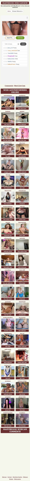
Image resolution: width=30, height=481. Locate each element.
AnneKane (8, 381)
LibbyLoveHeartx (7, 159)
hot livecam (22, 426)
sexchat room (8, 330)
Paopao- (22, 111)
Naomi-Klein (7, 254)
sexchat (8, 108)
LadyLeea (22, 286)
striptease (22, 299)
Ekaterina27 (22, 302)
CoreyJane (8, 397)
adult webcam (22, 172)
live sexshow (8, 204)
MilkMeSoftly (7, 238)
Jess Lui (22, 333)
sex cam (22, 188)
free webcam (22, 156)
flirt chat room (22, 108)
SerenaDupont (8, 95)
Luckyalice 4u (22, 159)
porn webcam (22, 124)
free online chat (7, 219)
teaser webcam (22, 346)
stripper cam (7, 172)
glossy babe (22, 397)
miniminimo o (22, 254)
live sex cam (7, 426)
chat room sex (22, 267)
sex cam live (7, 124)
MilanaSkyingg (22, 349)
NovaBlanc (22, 413)
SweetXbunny (8, 143)
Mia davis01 (22, 317)
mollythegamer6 (7, 413)
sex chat (7, 346)
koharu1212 (7, 365)
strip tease (22, 283)
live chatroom (8, 188)
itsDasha (7, 111)
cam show (22, 394)
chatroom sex (8, 235)
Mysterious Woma (8, 286)
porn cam (22, 235)
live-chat (22, 410)
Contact (10, 477)
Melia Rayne (8, 349)
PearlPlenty (22, 95)
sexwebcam (22, 315)
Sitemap (4, 477)
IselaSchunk (22, 365)
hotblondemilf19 (7, 317)
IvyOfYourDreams (8, 206)
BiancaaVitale (22, 222)
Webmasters (17, 479)
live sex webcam (7, 140)
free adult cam (8, 267)
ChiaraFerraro (22, 190)
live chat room (8, 299)
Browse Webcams (17, 11)
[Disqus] (15, 455)
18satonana (7, 190)
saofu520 (22, 238)
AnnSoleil (22, 127)
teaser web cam (22, 362)
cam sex (8, 378)
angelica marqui (7, 127)
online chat (22, 219)
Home (9, 11)
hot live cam (7, 315)
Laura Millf (22, 270)
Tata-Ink (8, 175)
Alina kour (22, 143)
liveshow (22, 204)
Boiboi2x (22, 175)
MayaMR (8, 222)
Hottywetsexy (8, 333)
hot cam (8, 156)
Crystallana (8, 270)
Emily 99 (22, 206)
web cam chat (22, 140)
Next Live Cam (19, 86)
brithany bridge (22, 381)
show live (7, 410)
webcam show (8, 251)
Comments (9, 86)
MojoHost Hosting (17, 477)
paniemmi (8, 302)
